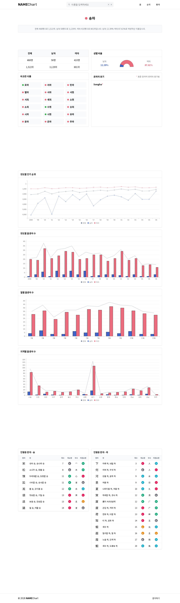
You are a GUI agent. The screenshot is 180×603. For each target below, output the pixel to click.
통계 (158, 4)
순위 (148, 4)
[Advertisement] (90, 41)
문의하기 (156, 598)
